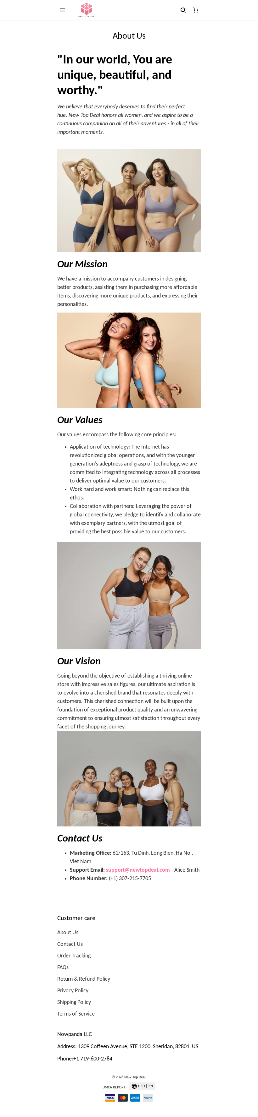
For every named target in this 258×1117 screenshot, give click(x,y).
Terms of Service (76, 1014)
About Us (67, 933)
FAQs (63, 968)
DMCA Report (114, 1087)
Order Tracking (74, 956)
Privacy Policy (72, 991)
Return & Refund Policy (83, 979)
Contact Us (70, 944)
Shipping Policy (74, 1002)
